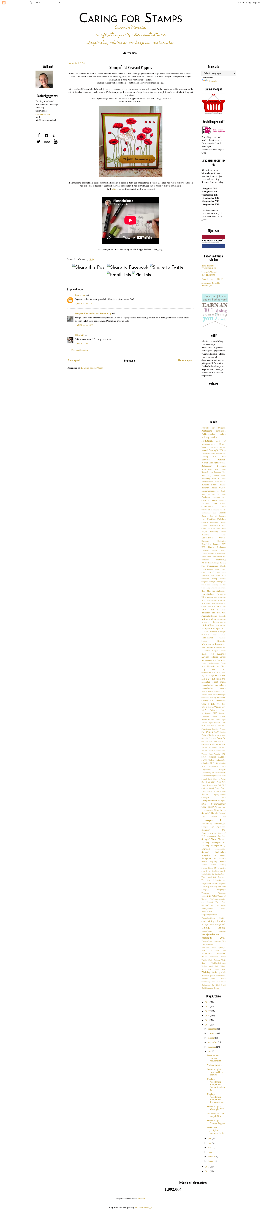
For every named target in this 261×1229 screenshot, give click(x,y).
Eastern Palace (214, 553)
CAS (218, 494)
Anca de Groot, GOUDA (213, 278)
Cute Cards (215, 528)
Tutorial (210, 902)
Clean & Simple (209, 500)
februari (212, 1156)
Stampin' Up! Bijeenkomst (213, 826)
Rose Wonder (214, 754)
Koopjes (215, 650)
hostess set (219, 603)
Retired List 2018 (208, 750)
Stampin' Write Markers (213, 839)
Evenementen (212, 566)
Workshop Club (218, 972)
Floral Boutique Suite (210, 569)
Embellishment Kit (218, 556)
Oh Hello (221, 704)
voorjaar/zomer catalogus (213, 931)
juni (210, 1138)
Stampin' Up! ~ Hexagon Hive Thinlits (215, 1072)
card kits (211, 494)
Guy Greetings (212, 587)
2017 (207, 1011)
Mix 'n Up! (220, 675)
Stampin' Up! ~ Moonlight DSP (215, 1108)
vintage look (220, 924)
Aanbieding (207, 430)
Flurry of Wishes (213, 572)
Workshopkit (220, 975)
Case (223, 494)
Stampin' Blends (210, 812)
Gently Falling (218, 578)
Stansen (206, 848)
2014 (207, 1024)
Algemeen (214, 447)
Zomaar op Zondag (212, 988)
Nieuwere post (186, 360)
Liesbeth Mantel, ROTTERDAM (209, 273)
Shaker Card (220, 775)
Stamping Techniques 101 (213, 842)
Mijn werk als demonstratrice (213, 671)
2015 (207, 1020)
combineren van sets (218, 509)
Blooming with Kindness (213, 478)
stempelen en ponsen (213, 855)
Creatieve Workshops (210, 522)
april (210, 1147)
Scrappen (222, 769)
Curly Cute (206, 528)
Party (203, 732)
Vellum (222, 908)
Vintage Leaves (208, 924)
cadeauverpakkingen (210, 491)
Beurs (223, 469)
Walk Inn (207, 950)
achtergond (220, 430)
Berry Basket (213, 469)
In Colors (221, 609)
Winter (223, 966)
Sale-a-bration (215, 760)
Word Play (220, 969)
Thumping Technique (213, 893)
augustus (212, 1046)
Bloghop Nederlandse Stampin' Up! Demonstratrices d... (216, 1084)
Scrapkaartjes (206, 769)
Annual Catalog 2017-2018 (213, 450)
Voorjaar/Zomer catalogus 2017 (213, 935)
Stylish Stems (207, 868)
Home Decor (210, 603)
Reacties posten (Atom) (92, 367)
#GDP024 (205, 428)
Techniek (206, 880)
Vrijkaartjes (221, 947)
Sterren (213, 864)
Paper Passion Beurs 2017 (215, 725)
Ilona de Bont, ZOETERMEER (209, 267)
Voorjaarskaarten (207, 944)
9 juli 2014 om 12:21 (84, 343)
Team (223, 874)
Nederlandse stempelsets (213, 684)
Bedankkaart (207, 466)
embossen (206, 559)
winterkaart (206, 969)
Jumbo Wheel (219, 634)
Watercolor (207, 953)
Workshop (206, 972)
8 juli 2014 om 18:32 (84, 325)
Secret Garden (220, 772)
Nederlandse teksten (213, 687)
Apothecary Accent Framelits (212, 453)
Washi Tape (220, 950)
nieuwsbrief (218, 691)
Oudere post (73, 360)
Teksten (215, 883)
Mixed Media (219, 681)
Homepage (129, 360)
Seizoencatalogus (209, 775)
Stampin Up (219, 809)
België (204, 469)
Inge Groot (80, 294)
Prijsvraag (215, 735)
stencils (204, 861)
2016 (207, 1015)
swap (203, 871)
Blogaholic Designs (144, 1207)
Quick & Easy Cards (209, 741)
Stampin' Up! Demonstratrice (213, 831)
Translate (213, 80)
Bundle (214, 484)
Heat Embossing (218, 591)
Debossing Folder (218, 531)
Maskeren (221, 660)
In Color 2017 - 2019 (213, 608)
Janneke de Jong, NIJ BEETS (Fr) (211, 284)
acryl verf (221, 441)
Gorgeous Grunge (208, 581)
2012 (207, 1171)
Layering (221, 653)
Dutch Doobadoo (217, 547)
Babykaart (221, 462)
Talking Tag (210, 874)
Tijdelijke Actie (209, 895)
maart (211, 1151)
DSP (203, 547)
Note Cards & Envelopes (217, 694)
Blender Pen (219, 472)
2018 (207, 1006)
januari (211, 1161)
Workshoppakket (209, 978)
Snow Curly (220, 788)
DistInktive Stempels (211, 544)
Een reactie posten (79, 350)
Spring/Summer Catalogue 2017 (213, 805)
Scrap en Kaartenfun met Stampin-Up (93, 313)
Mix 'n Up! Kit (208, 678)
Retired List (206, 747)
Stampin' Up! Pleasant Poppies (216, 1122)
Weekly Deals (207, 960)
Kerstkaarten (207, 637)
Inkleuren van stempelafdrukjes (213, 614)
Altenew (222, 447)
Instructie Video (209, 619)
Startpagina (130, 53)
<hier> (115, 188)
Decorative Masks (213, 534)
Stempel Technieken (213, 851)
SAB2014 (212, 757)
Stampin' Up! (213, 820)
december (212, 1028)
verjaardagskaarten (209, 914)
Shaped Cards (207, 779)
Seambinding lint (208, 772)
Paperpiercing (206, 729)
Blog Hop (206, 475)
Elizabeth (79, 335)
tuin (203, 902)
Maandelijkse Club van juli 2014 (215, 1115)
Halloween (221, 587)
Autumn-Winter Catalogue (213, 461)
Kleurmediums (208, 647)
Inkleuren (206, 612)
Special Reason (219, 791)
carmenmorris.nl (43, 113)
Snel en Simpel (208, 788)
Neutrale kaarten (207, 691)
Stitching (222, 864)
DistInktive (221, 541)
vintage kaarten (217, 921)
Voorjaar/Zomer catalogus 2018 (213, 941)
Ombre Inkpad (208, 706)
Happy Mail (206, 591)
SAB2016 (221, 757)
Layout (222, 656)
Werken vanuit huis (210, 966)
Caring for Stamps (130, 19)
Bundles (222, 484)
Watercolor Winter (217, 956)
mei (210, 1142)
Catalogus (206, 497)
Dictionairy (206, 541)
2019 (207, 1002)
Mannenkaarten (209, 659)
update (223, 905)
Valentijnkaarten (207, 908)
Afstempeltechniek (208, 444)
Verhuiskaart (207, 911)
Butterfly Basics (209, 487)
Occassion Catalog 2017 (213, 702)
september (213, 1042)
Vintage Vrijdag (213, 927)
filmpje (222, 566)
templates (222, 883)
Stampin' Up (218, 816)
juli (210, 1051)
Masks (204, 663)
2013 (207, 1166)
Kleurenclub (221, 641)
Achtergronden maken (213, 433)
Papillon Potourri (218, 729)
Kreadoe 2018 (208, 654)
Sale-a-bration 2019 (217, 766)
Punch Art (221, 738)
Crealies (222, 512)
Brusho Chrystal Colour (210, 481)
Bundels (205, 484)
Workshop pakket (208, 975)
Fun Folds (215, 575)
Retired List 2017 (219, 747)
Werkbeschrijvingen (218, 963)
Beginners (221, 466)
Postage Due (207, 735)
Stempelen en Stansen (213, 858)
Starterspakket (220, 849)
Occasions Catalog (209, 697)
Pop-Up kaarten (219, 732)
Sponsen (205, 794)
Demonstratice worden (213, 537)
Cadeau (222, 487)
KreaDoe (222, 650)
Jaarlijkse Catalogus (218, 625)
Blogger (141, 1198)
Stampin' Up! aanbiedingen (213, 823)
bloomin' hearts (219, 475)
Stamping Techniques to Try (213, 845)
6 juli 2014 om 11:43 (84, 303)
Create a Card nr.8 (209, 516)
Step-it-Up (213, 861)
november (212, 1033)
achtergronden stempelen (210, 438)
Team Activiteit (209, 877)
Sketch (209, 785)
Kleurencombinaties (213, 644)
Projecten (212, 738)
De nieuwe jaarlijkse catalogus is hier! (216, 1130)
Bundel (222, 481)
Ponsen (209, 731)
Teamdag (221, 877)
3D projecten (218, 427)
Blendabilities (207, 472)
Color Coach (219, 503)
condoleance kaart (209, 512)
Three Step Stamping (209, 886)
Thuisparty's (220, 889)
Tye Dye (215, 905)
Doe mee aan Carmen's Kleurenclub (214, 1058)
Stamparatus (209, 810)
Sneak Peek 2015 (219, 785)
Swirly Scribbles (212, 871)
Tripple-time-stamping (217, 899)
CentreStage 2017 (219, 497)
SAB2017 (205, 760)
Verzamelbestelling (208, 918)
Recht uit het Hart (217, 744)
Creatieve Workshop (216, 519)
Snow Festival (207, 791)
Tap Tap (218, 874)
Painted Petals (214, 719)
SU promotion (219, 868)
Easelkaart (205, 550)
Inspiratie (222, 616)
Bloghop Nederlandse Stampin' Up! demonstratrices (215, 1098)
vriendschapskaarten (209, 947)
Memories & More (216, 666)
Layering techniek (210, 656)
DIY (223, 544)
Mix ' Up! (209, 675)
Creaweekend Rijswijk (217, 525)
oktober (211, 1037)
